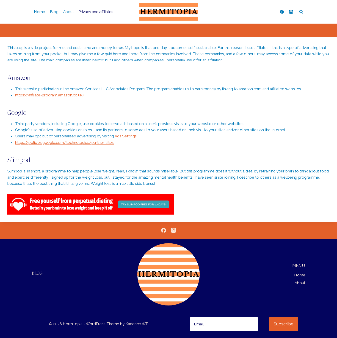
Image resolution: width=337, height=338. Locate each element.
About (68, 11)
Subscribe (283, 324)
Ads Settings (126, 136)
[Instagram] (291, 12)
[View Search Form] (301, 12)
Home (39, 11)
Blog (54, 11)
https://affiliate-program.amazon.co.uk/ (50, 95)
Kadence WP (136, 324)
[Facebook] (282, 12)
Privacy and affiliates (95, 11)
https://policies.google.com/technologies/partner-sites (64, 142)
